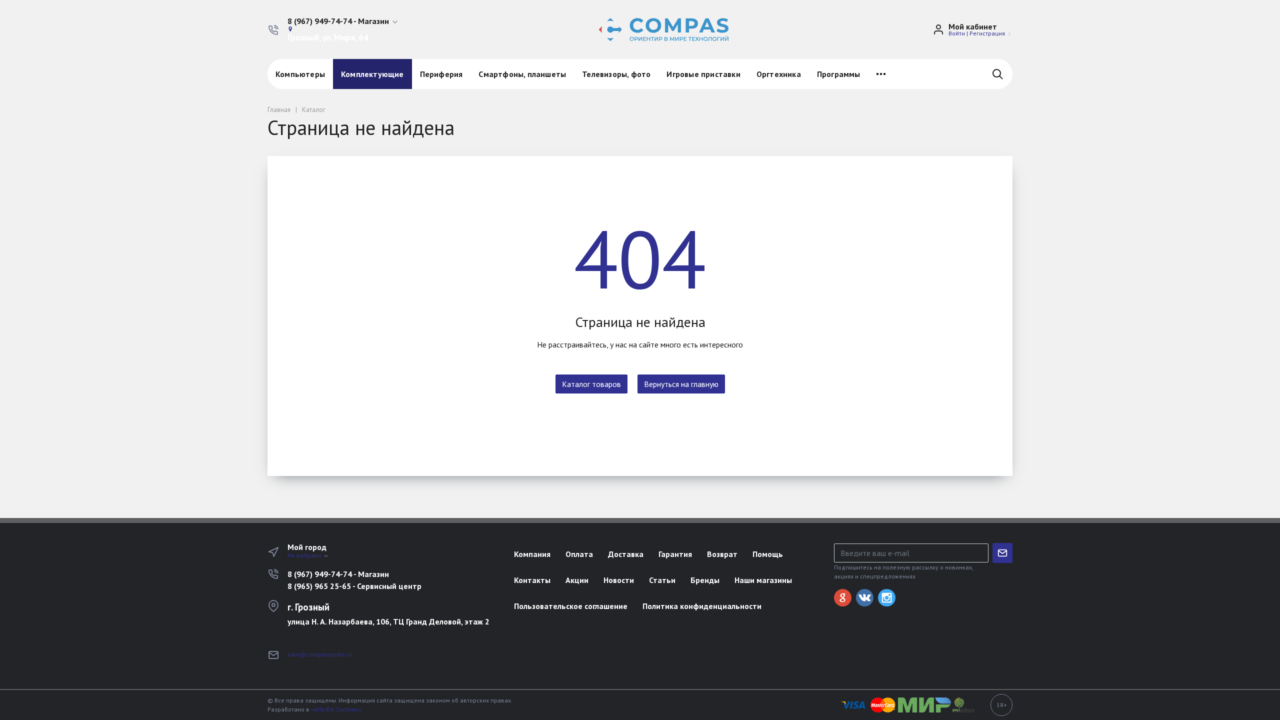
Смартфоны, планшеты (522, 74)
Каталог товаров (591, 384)
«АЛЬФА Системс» (336, 709)
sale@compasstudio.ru (320, 654)
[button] (343, 21)
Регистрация (987, 33)
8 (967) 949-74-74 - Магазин (338, 574)
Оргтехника (778, 74)
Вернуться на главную (681, 384)
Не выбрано (305, 555)
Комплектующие (372, 74)
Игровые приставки (703, 74)
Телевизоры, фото (616, 74)
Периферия (441, 74)
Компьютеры (300, 74)
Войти (956, 33)
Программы (838, 74)
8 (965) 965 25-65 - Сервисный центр (355, 586)
